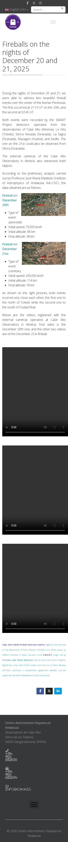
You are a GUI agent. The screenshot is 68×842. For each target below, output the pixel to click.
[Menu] (52, 22)
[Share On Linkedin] (58, 691)
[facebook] (27, 3)
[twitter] (34, 3)
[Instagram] (40, 3)
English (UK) (18, 9)
